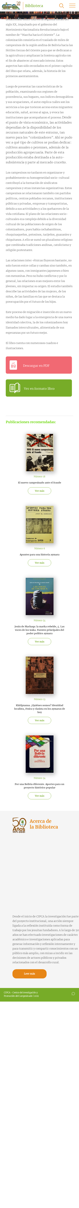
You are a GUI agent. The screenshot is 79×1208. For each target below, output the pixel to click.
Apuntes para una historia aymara (39, 554)
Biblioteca (34, 5)
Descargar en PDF (36, 366)
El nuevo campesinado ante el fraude (39, 482)
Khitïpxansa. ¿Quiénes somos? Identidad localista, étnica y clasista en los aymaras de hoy (39, 709)
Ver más (39, 490)
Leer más (29, 973)
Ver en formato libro (39, 388)
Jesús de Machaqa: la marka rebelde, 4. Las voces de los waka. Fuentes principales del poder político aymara (39, 630)
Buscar (61, 6)
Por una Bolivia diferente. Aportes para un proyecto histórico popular (39, 786)
